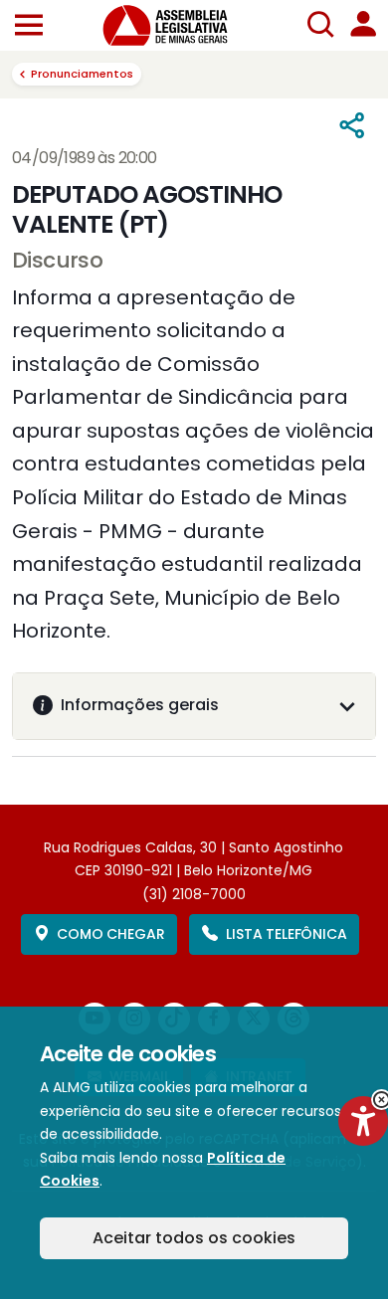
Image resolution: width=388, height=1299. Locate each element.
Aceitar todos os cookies (194, 1237)
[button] (29, 26)
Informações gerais (140, 704)
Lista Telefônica (286, 934)
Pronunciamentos (82, 74)
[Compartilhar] (352, 125)
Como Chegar (110, 934)
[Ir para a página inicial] (177, 25)
